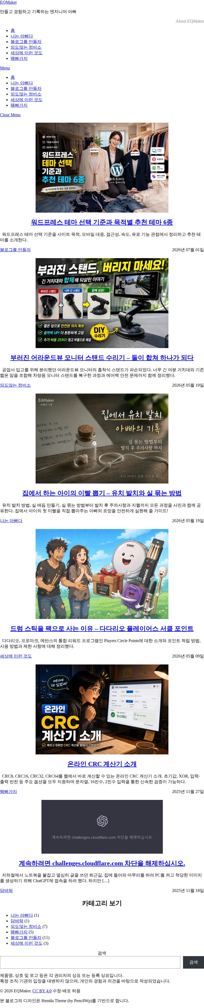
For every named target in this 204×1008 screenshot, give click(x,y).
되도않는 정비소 (26, 47)
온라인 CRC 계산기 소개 (102, 764)
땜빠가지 (19, 58)
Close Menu (10, 115)
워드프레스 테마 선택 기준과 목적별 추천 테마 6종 (102, 222)
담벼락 (6, 890)
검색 (102, 953)
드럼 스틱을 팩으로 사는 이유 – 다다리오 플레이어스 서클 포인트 (102, 628)
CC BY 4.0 (42, 991)
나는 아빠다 (22, 36)
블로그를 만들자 (26, 41)
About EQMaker (190, 21)
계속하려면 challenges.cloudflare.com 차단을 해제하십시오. (102, 863)
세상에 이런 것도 (26, 53)
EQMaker (8, 2)
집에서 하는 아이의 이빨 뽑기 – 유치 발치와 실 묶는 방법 (102, 493)
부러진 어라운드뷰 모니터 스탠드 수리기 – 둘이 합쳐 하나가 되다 (102, 357)
